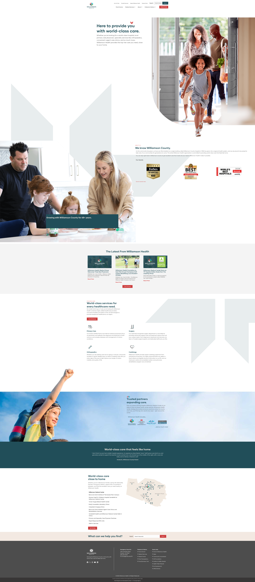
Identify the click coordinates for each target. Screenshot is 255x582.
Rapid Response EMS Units (96, 521)
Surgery (131, 331)
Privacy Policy (131, 578)
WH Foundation (157, 559)
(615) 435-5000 (124, 554)
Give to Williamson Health (160, 551)
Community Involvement (159, 556)
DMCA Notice (156, 568)
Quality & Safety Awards (159, 561)
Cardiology (133, 352)
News (154, 554)
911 (131, 556)
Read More (91, 279)
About (139, 7)
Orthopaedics (92, 352)
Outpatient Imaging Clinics (96, 507)
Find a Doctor (141, 551)
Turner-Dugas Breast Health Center (99, 501)
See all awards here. (141, 181)
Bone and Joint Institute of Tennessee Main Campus (104, 494)
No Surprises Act (157, 566)
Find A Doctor (119, 7)
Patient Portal (164, 6)
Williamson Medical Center (96, 492)
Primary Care (91, 331)
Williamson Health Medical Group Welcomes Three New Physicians (98, 271)
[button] (165, 3)
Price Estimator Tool (143, 561)
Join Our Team (116, 3)
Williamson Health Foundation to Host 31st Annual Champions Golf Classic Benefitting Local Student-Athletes (127, 272)
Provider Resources (124, 3)
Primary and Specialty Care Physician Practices (102, 518)
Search (151, 3)
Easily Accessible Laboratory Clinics (99, 504)
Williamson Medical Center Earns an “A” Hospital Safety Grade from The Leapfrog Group (154, 271)
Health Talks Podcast (158, 563)
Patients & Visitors (149, 7)
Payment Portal (145, 3)
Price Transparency (143, 559)
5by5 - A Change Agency (135, 580)
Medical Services (129, 7)
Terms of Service (138, 578)
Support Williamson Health (135, 3)
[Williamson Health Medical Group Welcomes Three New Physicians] (100, 261)
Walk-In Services (93, 523)
